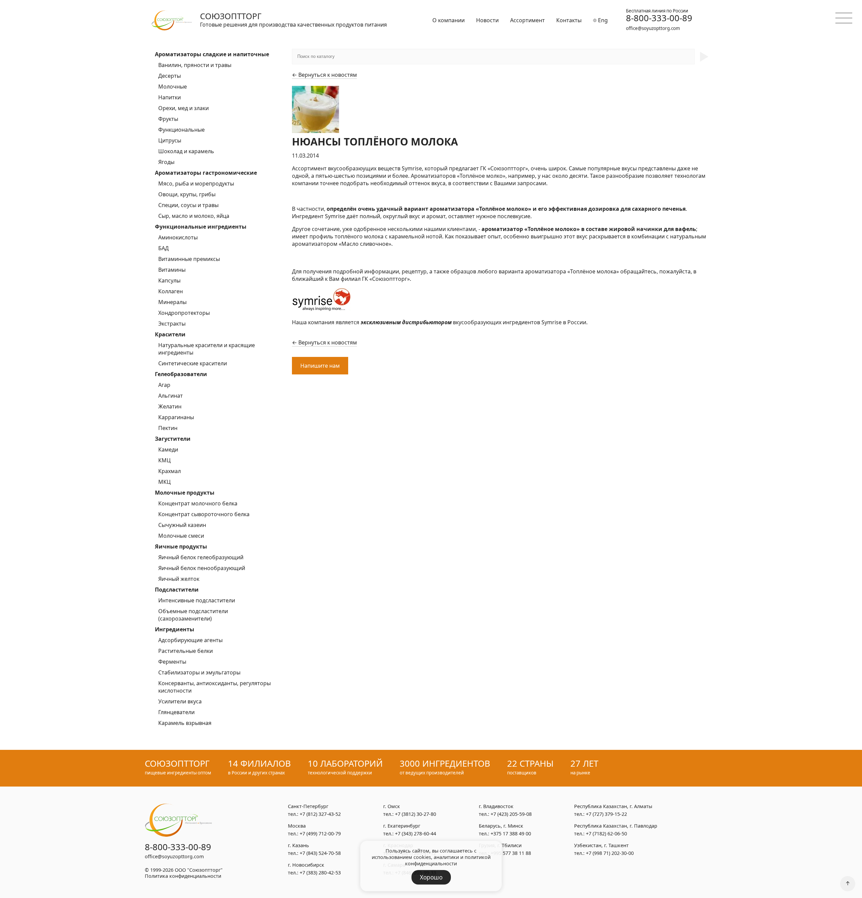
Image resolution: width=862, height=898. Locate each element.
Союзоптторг (231, 16)
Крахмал (169, 471)
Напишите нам (320, 365)
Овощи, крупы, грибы (187, 194)
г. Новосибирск (306, 865)
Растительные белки (185, 651)
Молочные (172, 86)
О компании (448, 20)
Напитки (169, 97)
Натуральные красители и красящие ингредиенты (206, 348)
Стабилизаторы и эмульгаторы (199, 672)
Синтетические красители (192, 363)
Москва (297, 826)
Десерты (169, 75)
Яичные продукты (181, 546)
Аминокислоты (178, 237)
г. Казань (298, 845)
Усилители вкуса (180, 701)
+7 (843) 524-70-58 (320, 853)
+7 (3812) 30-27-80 (415, 814)
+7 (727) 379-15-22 (606, 814)
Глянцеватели (176, 712)
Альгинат (170, 395)
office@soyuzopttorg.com (653, 28)
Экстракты (172, 323)
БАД (163, 248)
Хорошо (431, 877)
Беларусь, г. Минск (501, 826)
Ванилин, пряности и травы (194, 65)
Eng (602, 20)
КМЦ (164, 460)
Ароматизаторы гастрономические (206, 172)
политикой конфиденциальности (448, 860)
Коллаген (170, 291)
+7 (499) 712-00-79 (320, 833)
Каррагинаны (176, 417)
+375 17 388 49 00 (511, 833)
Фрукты (168, 119)
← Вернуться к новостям (324, 74)
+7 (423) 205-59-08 (511, 814)
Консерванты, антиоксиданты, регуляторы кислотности (214, 686)
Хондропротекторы (184, 313)
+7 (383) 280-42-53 (320, 872)
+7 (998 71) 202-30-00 (610, 853)
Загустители (173, 438)
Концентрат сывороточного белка (204, 514)
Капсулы (169, 280)
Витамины (172, 269)
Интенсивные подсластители (196, 600)
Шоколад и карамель (186, 151)
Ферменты (172, 661)
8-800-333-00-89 (659, 18)
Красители (170, 334)
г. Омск (391, 806)
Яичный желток (178, 579)
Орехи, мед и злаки (183, 108)
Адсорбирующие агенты (190, 640)
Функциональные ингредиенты (200, 226)
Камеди (168, 449)
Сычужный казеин (182, 525)
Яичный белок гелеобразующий (200, 557)
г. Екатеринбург (401, 826)
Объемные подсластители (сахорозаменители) (193, 614)
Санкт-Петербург (308, 806)
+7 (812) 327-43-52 (320, 814)
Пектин (167, 428)
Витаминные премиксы (189, 259)
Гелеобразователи (181, 374)
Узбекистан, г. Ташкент (601, 845)
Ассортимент (527, 20)
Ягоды (166, 162)
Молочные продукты (184, 492)
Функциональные (181, 129)
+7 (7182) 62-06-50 (606, 833)
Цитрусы (169, 140)
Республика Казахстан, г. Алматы (613, 806)
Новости (487, 20)
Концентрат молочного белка (197, 503)
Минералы (172, 302)
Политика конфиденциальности (183, 876)
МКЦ (164, 482)
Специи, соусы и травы (188, 205)
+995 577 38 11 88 (511, 853)
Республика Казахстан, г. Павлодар (615, 826)
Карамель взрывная (184, 723)
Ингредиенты (174, 629)
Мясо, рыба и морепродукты (196, 183)
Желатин (169, 406)
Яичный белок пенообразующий (201, 568)
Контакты (569, 20)
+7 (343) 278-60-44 (415, 833)
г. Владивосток (496, 806)
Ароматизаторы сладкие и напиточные (212, 54)
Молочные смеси (181, 535)
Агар (164, 385)
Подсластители (177, 589)
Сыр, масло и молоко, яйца (193, 216)
